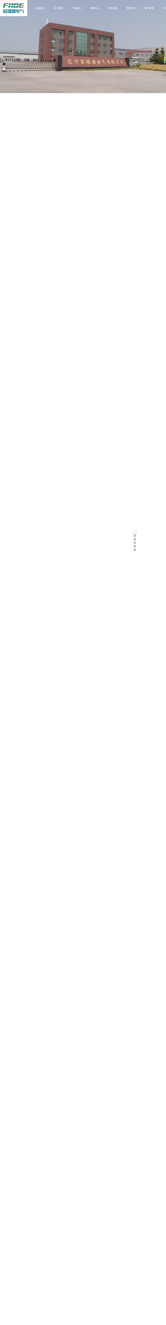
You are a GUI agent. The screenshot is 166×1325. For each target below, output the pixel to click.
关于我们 (58, 8)
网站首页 (40, 8)
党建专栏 (131, 8)
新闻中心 (94, 8)
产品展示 (76, 8)
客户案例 (149, 8)
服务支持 (112, 8)
